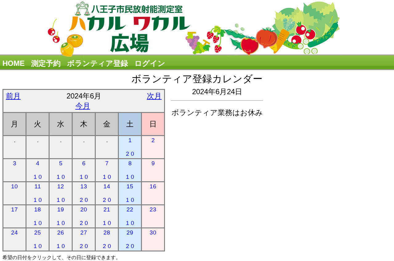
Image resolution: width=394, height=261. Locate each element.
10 (14, 186)
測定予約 (46, 63)
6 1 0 (84, 170)
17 (14, 209)
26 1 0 (61, 239)
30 (153, 232)
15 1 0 (130, 193)
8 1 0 (130, 170)
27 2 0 (84, 239)
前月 (13, 96)
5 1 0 (61, 170)
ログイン (150, 63)
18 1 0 (38, 216)
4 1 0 (38, 170)
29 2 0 (130, 239)
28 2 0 (107, 239)
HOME (13, 63)
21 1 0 (107, 216)
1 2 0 (130, 147)
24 (14, 232)
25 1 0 (38, 239)
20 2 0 (84, 216)
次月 (154, 96)
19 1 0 (61, 216)
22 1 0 (130, 216)
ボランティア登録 (97, 63)
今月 (82, 106)
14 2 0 (107, 193)
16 (153, 186)
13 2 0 (84, 193)
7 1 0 (107, 170)
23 (153, 209)
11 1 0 (38, 193)
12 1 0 (61, 193)
